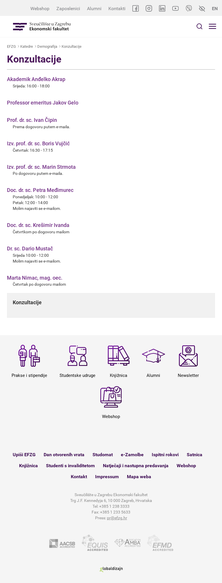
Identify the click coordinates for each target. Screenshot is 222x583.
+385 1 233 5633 (115, 512)
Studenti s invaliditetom (70, 465)
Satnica (194, 454)
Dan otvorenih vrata (64, 454)
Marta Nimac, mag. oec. (34, 278)
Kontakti (116, 8)
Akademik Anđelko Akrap (36, 79)
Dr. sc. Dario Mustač (30, 248)
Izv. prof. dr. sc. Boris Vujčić (38, 143)
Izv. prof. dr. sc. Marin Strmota (41, 167)
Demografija (47, 46)
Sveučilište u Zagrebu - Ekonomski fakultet (42, 26)
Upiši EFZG (24, 454)
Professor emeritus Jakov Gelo (42, 103)
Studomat (102, 454)
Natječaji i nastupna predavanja (136, 465)
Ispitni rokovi (165, 454)
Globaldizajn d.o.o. (111, 569)
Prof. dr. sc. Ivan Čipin (32, 120)
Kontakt (79, 476)
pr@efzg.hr (117, 518)
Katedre (26, 46)
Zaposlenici (68, 8)
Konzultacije (72, 46)
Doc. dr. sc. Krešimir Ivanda (38, 225)
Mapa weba (139, 476)
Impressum (107, 476)
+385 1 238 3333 (114, 506)
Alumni (94, 8)
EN (215, 8)
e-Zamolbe (132, 454)
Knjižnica (28, 465)
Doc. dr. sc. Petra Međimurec (40, 190)
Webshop (39, 8)
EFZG (11, 46)
